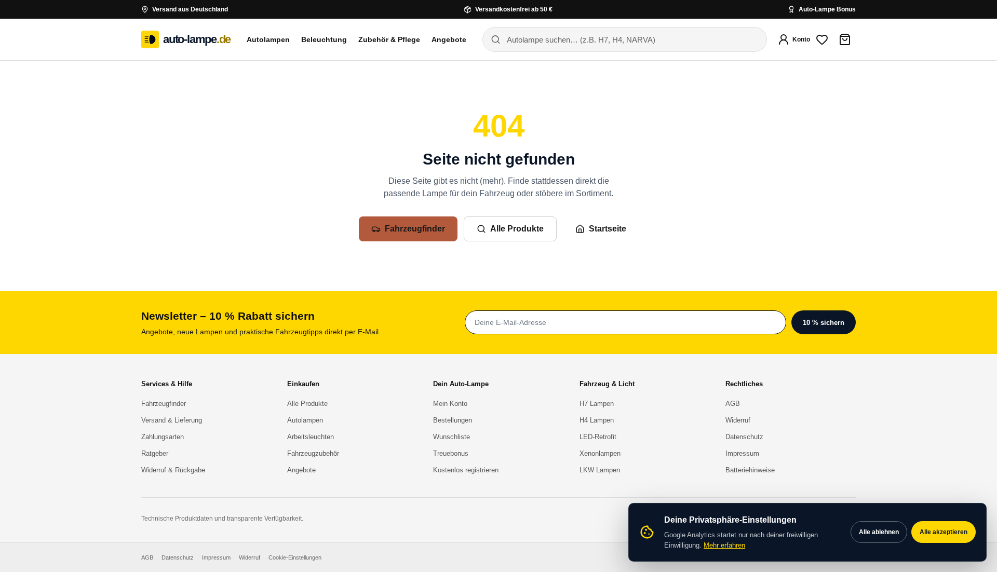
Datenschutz (744, 437)
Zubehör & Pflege (389, 39)
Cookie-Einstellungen (294, 557)
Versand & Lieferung (171, 420)
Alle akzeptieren (943, 532)
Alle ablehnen (879, 532)
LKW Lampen (600, 470)
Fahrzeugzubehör (313, 453)
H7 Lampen (597, 403)
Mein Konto (450, 403)
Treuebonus (450, 453)
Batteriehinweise (750, 470)
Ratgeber (154, 453)
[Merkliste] (822, 39)
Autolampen (268, 39)
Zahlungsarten (162, 437)
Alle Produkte (517, 228)
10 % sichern (823, 322)
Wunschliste (451, 437)
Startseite (607, 228)
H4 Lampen (597, 420)
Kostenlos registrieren (465, 470)
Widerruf (737, 420)
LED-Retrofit (598, 437)
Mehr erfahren (724, 545)
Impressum (742, 453)
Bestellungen (452, 420)
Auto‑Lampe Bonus (827, 9)
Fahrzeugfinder (415, 228)
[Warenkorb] (845, 39)
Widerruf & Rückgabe (173, 470)
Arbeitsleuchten (310, 437)
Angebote (449, 39)
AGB (732, 403)
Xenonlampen (600, 453)
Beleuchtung (324, 39)
